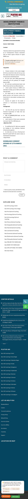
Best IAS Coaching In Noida (7, 363)
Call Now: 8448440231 (15, 2)
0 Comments (7, 38)
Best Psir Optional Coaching (12, 211)
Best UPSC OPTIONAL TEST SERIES (13, 247)
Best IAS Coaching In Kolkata (8, 381)
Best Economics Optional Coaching (13, 233)
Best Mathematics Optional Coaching (14, 236)
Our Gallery (4, 428)
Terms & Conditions (6, 411)
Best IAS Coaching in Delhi (11, 206)
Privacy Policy (4, 414)
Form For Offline (5, 425)
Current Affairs (11, 25)
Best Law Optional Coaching (12, 230)
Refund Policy (4, 418)
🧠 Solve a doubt (15, 489)
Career (14, 10)
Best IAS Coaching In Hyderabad (9, 370)
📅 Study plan (6, 489)
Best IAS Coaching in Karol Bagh (12, 208)
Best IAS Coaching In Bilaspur (8, 391)
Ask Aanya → (13, 63)
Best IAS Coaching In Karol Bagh (9, 357)
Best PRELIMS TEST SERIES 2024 (13, 242)
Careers (3, 407)
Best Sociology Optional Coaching (13, 214)
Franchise (3, 431)
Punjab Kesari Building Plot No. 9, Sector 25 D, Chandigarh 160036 (13, 321)
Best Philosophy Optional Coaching (13, 239)
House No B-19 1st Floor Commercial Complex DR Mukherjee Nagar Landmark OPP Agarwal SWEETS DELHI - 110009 (14, 310)
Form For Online (5, 421)
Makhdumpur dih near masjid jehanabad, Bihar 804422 (13, 316)
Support (3, 435)
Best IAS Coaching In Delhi (7, 353)
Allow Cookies (15, 496)
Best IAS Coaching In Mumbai (8, 374)
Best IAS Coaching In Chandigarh (9, 394)
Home (6, 25)
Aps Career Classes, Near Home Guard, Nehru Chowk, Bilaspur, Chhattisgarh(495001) (13, 326)
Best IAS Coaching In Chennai (8, 377)
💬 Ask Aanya (6, 496)
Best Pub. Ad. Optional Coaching (12, 227)
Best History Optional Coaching (12, 222)
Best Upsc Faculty (9, 250)
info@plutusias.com (15, 8)
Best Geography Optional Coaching (13, 225)
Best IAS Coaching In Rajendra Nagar (10, 360)
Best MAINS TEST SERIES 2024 (12, 245)
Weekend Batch (5, 404)
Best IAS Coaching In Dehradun (8, 384)
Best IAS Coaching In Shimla (8, 387)
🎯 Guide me (6, 491)
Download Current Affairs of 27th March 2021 (12, 143)
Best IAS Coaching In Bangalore (9, 367)
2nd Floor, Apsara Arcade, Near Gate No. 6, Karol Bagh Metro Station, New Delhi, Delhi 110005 (14, 304)
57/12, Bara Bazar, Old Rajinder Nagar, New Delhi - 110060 (14, 331)
